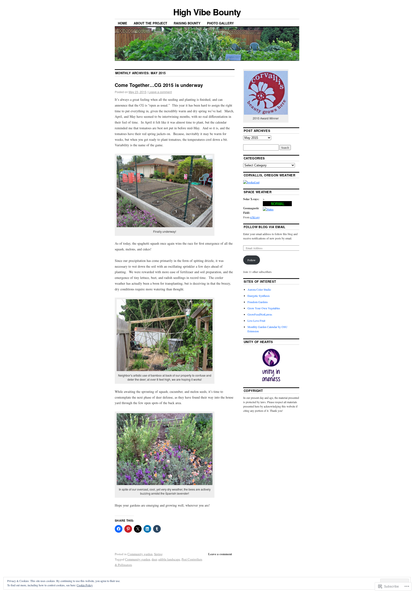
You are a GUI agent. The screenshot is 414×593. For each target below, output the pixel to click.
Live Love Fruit (256, 320)
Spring (158, 554)
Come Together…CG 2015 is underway (159, 84)
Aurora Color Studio (259, 289)
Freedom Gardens (257, 302)
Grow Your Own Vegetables (263, 308)
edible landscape (169, 559)
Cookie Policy (85, 585)
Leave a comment (160, 92)
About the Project (150, 23)
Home (122, 23)
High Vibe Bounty (207, 12)
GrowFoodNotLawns (259, 314)
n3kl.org (255, 217)
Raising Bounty (187, 23)
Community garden (140, 554)
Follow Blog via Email (265, 227)
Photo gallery (220, 23)
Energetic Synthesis (258, 296)
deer (154, 559)
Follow (251, 260)
